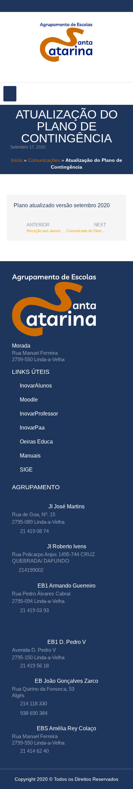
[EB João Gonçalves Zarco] (66, 674)
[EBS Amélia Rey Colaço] (66, 721)
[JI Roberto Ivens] (66, 539)
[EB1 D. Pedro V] (66, 635)
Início (17, 160)
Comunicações (44, 160)
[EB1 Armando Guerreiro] (66, 578)
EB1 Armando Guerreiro (66, 586)
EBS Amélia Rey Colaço (66, 728)
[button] (9, 93)
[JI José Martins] (66, 499)
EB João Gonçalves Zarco (66, 681)
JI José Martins (66, 506)
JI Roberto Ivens (66, 546)
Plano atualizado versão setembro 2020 (62, 205)
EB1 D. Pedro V (66, 642)
